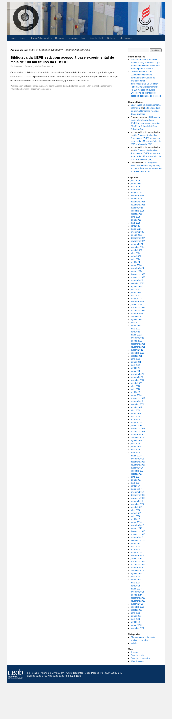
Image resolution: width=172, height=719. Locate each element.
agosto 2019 (136, 407)
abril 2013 (135, 622)
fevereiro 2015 (137, 555)
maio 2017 (135, 483)
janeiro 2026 (136, 199)
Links (83, 38)
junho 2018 (136, 447)
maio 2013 (135, 619)
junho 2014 (136, 580)
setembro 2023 (137, 283)
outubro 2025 (137, 208)
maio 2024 (135, 259)
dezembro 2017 (138, 462)
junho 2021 (136, 362)
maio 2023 (135, 295)
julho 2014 (135, 577)
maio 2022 (135, 329)
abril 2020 (135, 392)
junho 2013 (136, 616)
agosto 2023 (136, 286)
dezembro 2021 (138, 344)
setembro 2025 (137, 211)
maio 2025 (135, 223)
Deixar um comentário (41, 89)
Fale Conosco (125, 38)
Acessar (134, 652)
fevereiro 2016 (137, 525)
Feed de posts (137, 655)
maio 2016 (135, 516)
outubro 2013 (137, 604)
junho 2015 (136, 543)
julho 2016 (135, 510)
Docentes (59, 38)
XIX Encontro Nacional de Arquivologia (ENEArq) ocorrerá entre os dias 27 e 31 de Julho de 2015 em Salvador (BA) (145, 123)
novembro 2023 (138, 277)
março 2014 (136, 589)
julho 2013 (135, 613)
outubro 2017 (137, 468)
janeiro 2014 (136, 595)
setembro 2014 (137, 570)
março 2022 (136, 335)
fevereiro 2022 (137, 338)
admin (50, 66)
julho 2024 (135, 253)
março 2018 (136, 456)
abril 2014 (135, 586)
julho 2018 (135, 443)
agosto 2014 (136, 574)
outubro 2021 (137, 350)
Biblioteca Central (77, 86)
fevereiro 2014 (137, 592)
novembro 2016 (138, 498)
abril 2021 (135, 368)
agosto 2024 (136, 250)
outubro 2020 (137, 377)
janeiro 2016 (136, 528)
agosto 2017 (136, 474)
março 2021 (136, 371)
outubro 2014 (137, 567)
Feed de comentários (140, 658)
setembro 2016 (137, 504)
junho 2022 (136, 326)
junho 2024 (136, 256)
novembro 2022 (138, 310)
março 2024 (136, 265)
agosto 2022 (136, 320)
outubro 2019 (137, 401)
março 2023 (136, 298)
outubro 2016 (137, 501)
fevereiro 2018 (137, 459)
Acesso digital (61, 86)
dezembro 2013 (138, 598)
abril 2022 (135, 332)
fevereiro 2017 (137, 492)
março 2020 (136, 395)
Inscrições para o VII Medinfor (144, 84)
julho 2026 (135, 180)
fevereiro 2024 (137, 268)
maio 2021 (135, 365)
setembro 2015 (137, 540)
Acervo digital (48, 86)
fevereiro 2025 (137, 232)
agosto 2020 (136, 383)
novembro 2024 (138, 241)
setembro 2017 (137, 471)
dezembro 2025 (138, 202)
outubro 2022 (137, 313)
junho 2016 (136, 513)
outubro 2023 (137, 280)
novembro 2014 (138, 564)
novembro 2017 (138, 465)
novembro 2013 (138, 601)
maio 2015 (135, 546)
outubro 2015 (137, 537)
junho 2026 (136, 183)
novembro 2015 (138, 534)
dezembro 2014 (138, 561)
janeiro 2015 (136, 558)
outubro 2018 (137, 434)
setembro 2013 (137, 607)
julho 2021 (135, 359)
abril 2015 (135, 549)
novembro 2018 (138, 431)
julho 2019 (135, 410)
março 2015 (136, 552)
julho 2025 (135, 217)
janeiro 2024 (136, 271)
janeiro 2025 (136, 235)
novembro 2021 (138, 347)
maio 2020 (135, 389)
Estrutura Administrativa (40, 38)
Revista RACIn (97, 38)
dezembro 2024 (138, 238)
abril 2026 (135, 189)
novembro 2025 (138, 205)
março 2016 (136, 522)
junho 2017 (136, 480)
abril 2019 (135, 419)
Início (13, 38)
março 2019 (136, 422)
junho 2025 (136, 220)
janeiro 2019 (136, 425)
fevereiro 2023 (137, 301)
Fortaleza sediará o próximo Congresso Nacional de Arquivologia (145, 111)
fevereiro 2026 (137, 196)
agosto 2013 (136, 610)
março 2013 (136, 625)
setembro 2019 (137, 404)
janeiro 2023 (136, 304)
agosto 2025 (136, 214)
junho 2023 (136, 292)
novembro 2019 (138, 398)
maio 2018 (135, 450)
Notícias (111, 38)
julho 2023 (135, 289)
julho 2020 (135, 386)
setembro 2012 (137, 628)
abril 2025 (135, 226)
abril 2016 (135, 519)
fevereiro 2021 (137, 374)
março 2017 (136, 489)
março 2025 (136, 229)
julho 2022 (135, 323)
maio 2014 (135, 583)
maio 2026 (135, 186)
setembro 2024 (137, 247)
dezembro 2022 (138, 307)
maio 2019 (135, 416)
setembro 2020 (137, 380)
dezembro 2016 (138, 495)
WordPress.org (137, 661)
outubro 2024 (137, 244)
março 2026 (136, 193)
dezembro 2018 (138, 428)
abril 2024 (135, 262)
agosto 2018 (136, 440)
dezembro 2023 (138, 274)
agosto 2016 (136, 507)
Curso (22, 38)
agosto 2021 (136, 356)
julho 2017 (135, 477)
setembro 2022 (137, 316)
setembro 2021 (137, 353)
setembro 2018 (137, 437)
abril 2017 (135, 486)
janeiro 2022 (136, 341)
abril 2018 (135, 453)
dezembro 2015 (138, 531)
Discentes (73, 38)
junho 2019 (136, 413)
